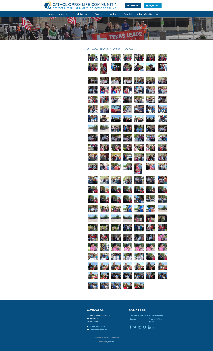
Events (98, 14)
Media (113, 14)
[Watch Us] (150, 327)
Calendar (133, 319)
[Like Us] (131, 327)
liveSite (111, 341)
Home (51, 14)
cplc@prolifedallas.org (98, 329)
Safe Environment (156, 315)
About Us (64, 14)
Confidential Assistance (139, 315)
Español (128, 14)
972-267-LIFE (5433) (97, 326)
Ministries (82, 14)
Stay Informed (153, 6)
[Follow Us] (135, 327)
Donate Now (134, 6)
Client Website (144, 14)
